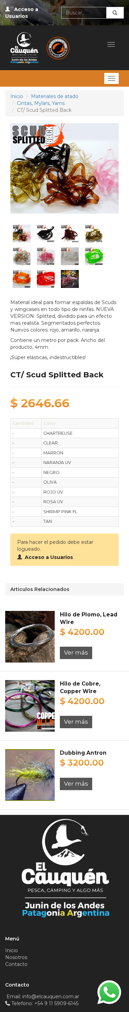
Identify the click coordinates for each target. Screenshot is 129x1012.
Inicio (16, 96)
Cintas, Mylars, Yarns (41, 103)
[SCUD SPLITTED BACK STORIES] (69, 279)
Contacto (16, 964)
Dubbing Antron (83, 753)
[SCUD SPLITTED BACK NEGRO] (45, 233)
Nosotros (16, 957)
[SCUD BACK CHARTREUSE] (94, 256)
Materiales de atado (54, 96)
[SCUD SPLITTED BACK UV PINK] (45, 256)
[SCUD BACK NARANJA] (21, 279)
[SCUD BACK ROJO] (45, 279)
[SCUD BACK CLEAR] (69, 256)
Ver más (76, 652)
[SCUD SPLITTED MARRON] (69, 233)
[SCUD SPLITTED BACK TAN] (21, 256)
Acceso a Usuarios (47, 557)
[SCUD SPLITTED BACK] (21, 233)
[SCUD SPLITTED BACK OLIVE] (94, 233)
